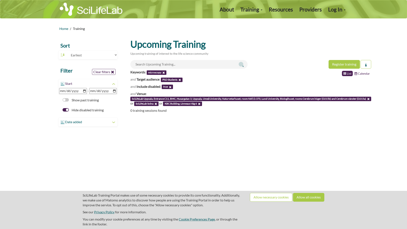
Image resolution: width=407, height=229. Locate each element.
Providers (310, 9)
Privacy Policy (104, 212)
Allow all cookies (309, 197)
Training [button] (250, 9)
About (227, 9)
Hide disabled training (87, 110)
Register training (344, 64)
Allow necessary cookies (271, 197)
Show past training (85, 100)
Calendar (363, 73)
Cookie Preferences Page (197, 219)
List (348, 73)
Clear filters (102, 72)
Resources (281, 9)
